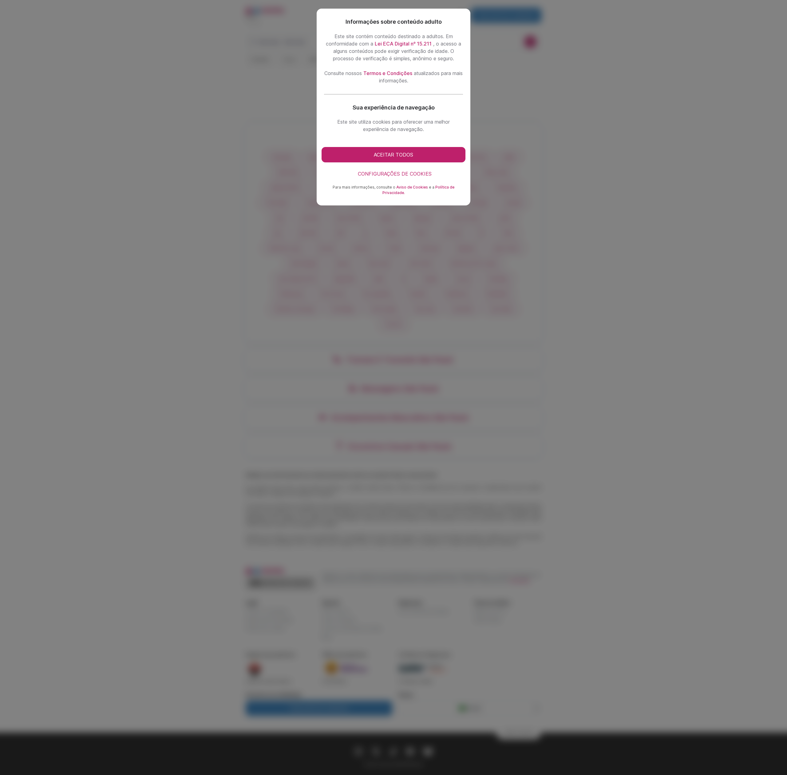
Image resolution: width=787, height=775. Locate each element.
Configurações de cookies (395, 174)
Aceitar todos (393, 155)
